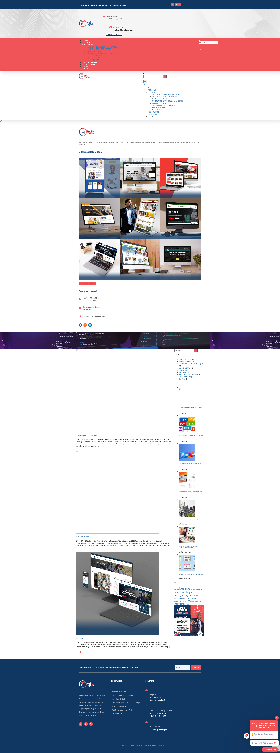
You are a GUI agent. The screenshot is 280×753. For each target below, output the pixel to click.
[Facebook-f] (80, 325)
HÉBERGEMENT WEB (94, 56)
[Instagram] (176, 4)
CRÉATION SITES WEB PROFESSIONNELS (101, 47)
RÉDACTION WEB (92, 60)
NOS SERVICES (87, 45)
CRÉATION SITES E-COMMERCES (98, 49)
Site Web (182, 379)
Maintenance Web (185, 361)
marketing (177, 598)
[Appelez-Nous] (103, 16)
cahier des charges (197, 589)
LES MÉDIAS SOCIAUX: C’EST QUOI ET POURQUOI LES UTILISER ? (189, 547)
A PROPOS (86, 42)
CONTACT (85, 69)
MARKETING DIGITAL (94, 51)
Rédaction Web (184, 370)
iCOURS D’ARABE (82, 536)
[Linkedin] (179, 4)
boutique (176, 589)
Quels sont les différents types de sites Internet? (191, 574)
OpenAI (176, 601)
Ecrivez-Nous (118, 27)
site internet (198, 601)
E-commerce (194, 593)
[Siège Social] (146, 690)
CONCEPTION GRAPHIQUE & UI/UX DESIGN (102, 53)
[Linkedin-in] (91, 724)
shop (193, 601)
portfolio (83, 344)
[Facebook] (172, 4)
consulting (185, 592)
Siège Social (155, 694)
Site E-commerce (185, 377)
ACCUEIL (85, 40)
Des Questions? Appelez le (161, 710)
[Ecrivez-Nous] (110, 27)
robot (186, 601)
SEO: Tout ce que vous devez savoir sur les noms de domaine (191, 436)
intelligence (198, 596)
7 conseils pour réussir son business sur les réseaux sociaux (190, 464)
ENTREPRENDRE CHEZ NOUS (87, 435)
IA (194, 596)
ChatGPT (176, 593)
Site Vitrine (179, 603)
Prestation (181, 601)
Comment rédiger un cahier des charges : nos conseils (190, 492)
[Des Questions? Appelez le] (146, 706)
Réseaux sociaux (185, 372)
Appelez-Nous (112, 16)
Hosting (177, 595)
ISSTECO (79, 638)
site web (186, 604)
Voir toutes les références (87, 283)
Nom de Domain (194, 598)
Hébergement (187, 595)
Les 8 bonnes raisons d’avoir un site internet (190, 519)
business (185, 588)
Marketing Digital (184, 368)
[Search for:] (208, 42)
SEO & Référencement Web (188, 374)
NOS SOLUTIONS (88, 64)
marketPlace (183, 598)
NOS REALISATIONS (89, 62)
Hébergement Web (185, 359)
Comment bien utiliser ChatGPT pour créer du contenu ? (190, 408)
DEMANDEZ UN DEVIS (114, 34)
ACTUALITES (86, 66)
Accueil (82, 342)
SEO (190, 601)
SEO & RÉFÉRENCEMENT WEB (97, 58)
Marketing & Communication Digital (191, 363)
